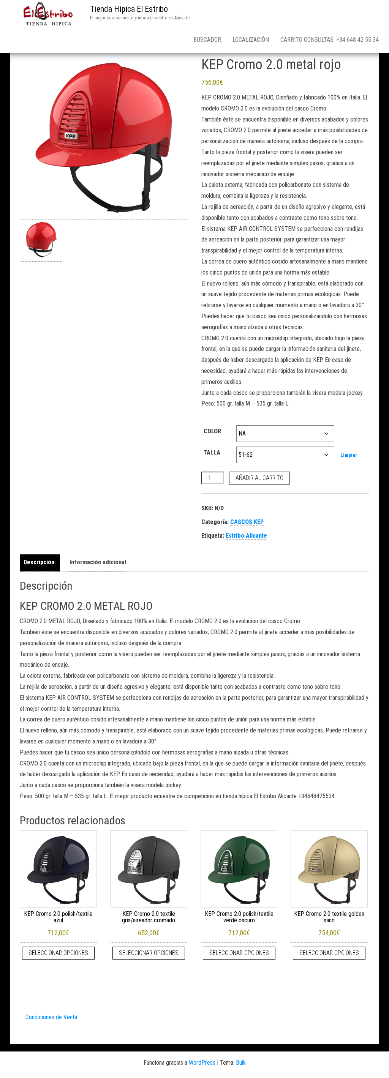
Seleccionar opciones (58, 952)
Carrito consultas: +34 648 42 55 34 (329, 39)
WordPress (202, 1062)
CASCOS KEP (247, 522)
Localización (250, 39)
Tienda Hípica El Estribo (129, 9)
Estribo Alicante (246, 535)
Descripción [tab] (39, 562)
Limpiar (348, 455)
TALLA (212, 452)
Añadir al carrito (259, 477)
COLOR (212, 431)
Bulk (241, 1062)
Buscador (207, 39)
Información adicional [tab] (98, 562)
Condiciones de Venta (51, 1017)
